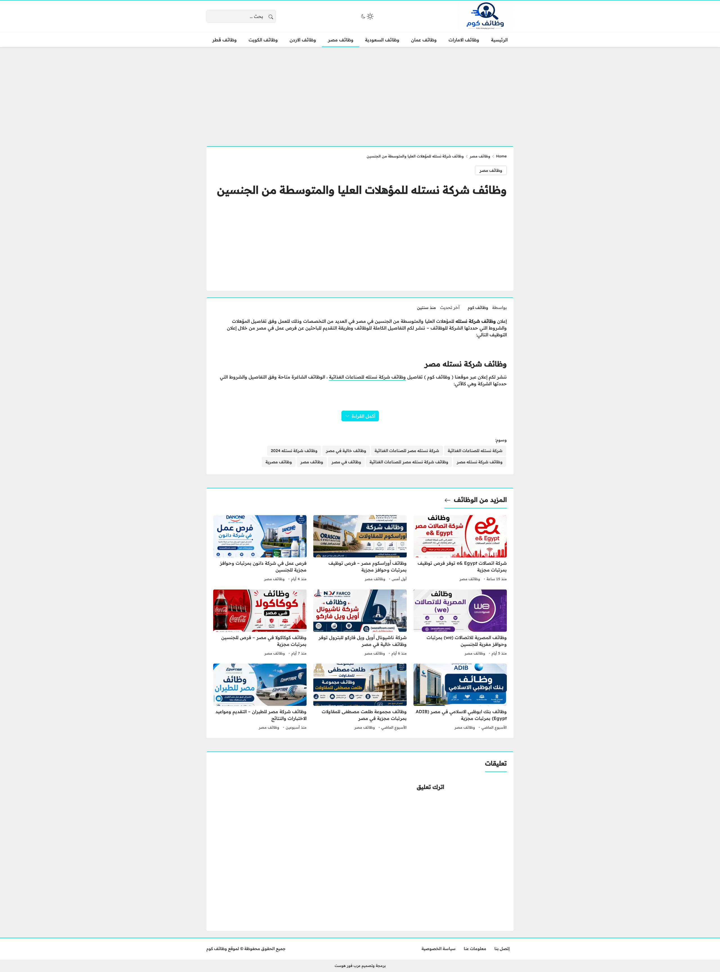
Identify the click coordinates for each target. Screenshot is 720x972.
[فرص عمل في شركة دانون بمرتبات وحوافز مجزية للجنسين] (260, 549)
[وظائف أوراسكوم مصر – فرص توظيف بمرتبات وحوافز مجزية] (360, 549)
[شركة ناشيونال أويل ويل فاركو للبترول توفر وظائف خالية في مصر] (360, 623)
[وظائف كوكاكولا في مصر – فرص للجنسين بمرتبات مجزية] (260, 623)
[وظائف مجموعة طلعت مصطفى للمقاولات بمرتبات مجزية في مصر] (360, 697)
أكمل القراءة (363, 416)
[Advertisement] (360, 93)
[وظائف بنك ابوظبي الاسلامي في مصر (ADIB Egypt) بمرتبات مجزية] (460, 697)
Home (501, 156)
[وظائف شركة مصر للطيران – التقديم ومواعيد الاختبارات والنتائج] (260, 697)
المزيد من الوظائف (480, 500)
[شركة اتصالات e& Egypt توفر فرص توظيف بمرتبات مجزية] (460, 549)
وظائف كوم (478, 307)
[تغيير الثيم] (367, 16)
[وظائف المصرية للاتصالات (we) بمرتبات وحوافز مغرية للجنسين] (460, 623)
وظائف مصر (480, 156)
